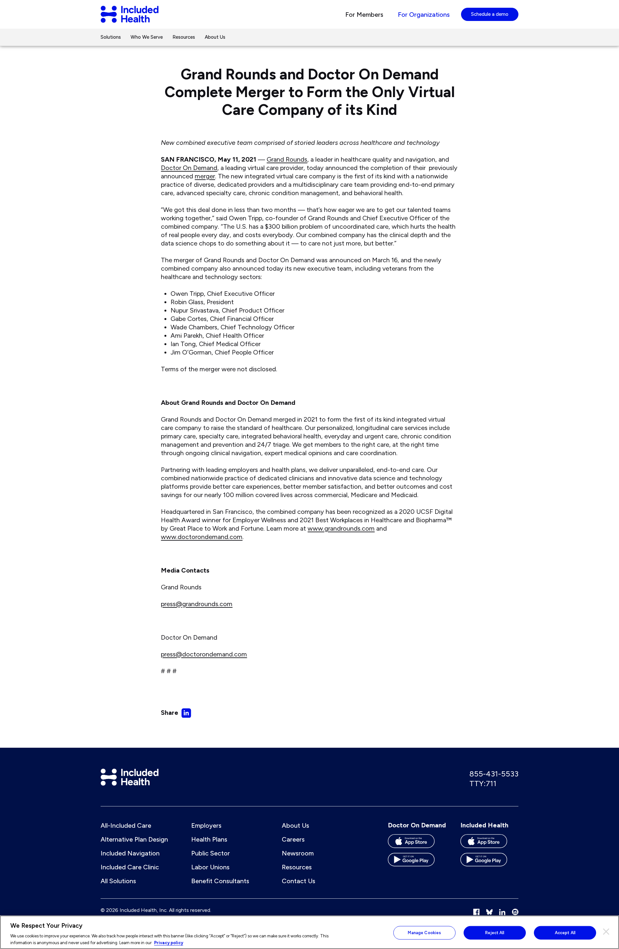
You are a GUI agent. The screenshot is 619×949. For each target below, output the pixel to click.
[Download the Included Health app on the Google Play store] (489, 862)
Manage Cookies (424, 932)
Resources (183, 37)
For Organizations (424, 14)
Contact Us (298, 881)
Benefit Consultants (220, 881)
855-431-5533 (493, 773)
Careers (293, 839)
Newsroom (298, 853)
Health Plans (209, 839)
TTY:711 (482, 783)
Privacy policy (168, 942)
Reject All (494, 932)
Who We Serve (147, 37)
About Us (215, 37)
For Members (364, 14)
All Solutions (118, 881)
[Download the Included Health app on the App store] (489, 843)
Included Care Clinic (130, 867)
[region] (309, 932)
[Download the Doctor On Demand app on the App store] (417, 843)
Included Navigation (130, 853)
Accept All (565, 932)
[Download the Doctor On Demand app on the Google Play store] (417, 862)
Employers (206, 825)
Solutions (111, 37)
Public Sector (210, 853)
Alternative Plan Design (134, 839)
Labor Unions (210, 867)
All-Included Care (126, 825)
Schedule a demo (489, 14)
